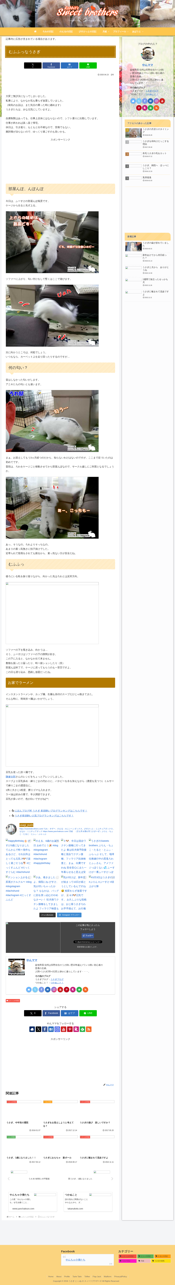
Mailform (107, 1276)
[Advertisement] (60, 84)
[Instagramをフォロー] (54, 989)
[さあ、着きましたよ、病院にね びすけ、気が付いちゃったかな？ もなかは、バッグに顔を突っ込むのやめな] (46, 892)
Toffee (87, 1276)
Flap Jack (97, 1276)
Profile (67, 1276)
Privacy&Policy (120, 1276)
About (58, 1276)
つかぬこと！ (57, 982)
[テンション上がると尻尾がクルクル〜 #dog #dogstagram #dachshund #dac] (19, 892)
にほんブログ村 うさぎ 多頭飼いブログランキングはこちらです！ (51, 810)
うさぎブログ (57, 979)
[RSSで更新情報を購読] (85, 989)
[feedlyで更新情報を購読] (79, 989)
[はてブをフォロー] (47, 989)
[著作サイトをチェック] (29, 989)
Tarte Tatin (77, 1276)
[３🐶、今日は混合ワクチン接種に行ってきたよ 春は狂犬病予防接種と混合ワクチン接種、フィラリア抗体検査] (74, 856)
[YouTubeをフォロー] (60, 989)
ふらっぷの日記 (14, 1000)
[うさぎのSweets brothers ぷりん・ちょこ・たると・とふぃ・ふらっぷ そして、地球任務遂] (102, 856)
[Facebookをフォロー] (41, 989)
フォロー (89, 935)
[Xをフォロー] (35, 989)
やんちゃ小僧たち (75, 1259)
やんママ (31, 960)
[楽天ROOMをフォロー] (73, 989)
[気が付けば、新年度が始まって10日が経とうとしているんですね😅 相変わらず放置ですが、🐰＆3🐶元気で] (74, 892)
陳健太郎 (11, 776)
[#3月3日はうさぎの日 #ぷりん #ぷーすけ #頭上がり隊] (102, 892)
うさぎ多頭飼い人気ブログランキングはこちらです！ (44, 815)
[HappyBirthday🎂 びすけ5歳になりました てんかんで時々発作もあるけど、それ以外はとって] (19, 856)
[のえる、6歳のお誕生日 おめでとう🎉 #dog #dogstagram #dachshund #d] (46, 856)
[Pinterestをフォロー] (66, 989)
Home (50, 1276)
